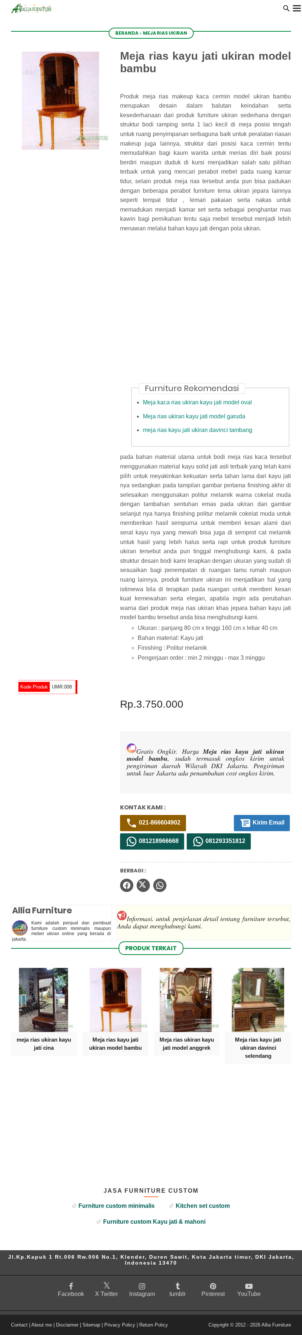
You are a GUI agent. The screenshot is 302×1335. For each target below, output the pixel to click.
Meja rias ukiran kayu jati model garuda (194, 416)
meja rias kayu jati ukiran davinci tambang (197, 430)
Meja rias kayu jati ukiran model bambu (115, 1043)
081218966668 (158, 841)
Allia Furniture (276, 1325)
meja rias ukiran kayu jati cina (44, 1043)
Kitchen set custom (203, 1206)
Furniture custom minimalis (116, 1206)
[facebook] (126, 885)
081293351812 (224, 841)
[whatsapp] (159, 885)
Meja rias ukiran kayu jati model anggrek (186, 1043)
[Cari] (286, 10)
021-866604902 (158, 823)
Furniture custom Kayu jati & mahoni (154, 1222)
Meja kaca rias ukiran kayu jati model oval (197, 402)
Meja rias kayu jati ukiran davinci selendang (258, 1047)
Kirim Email (267, 823)
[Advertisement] (211, 312)
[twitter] (143, 885)
